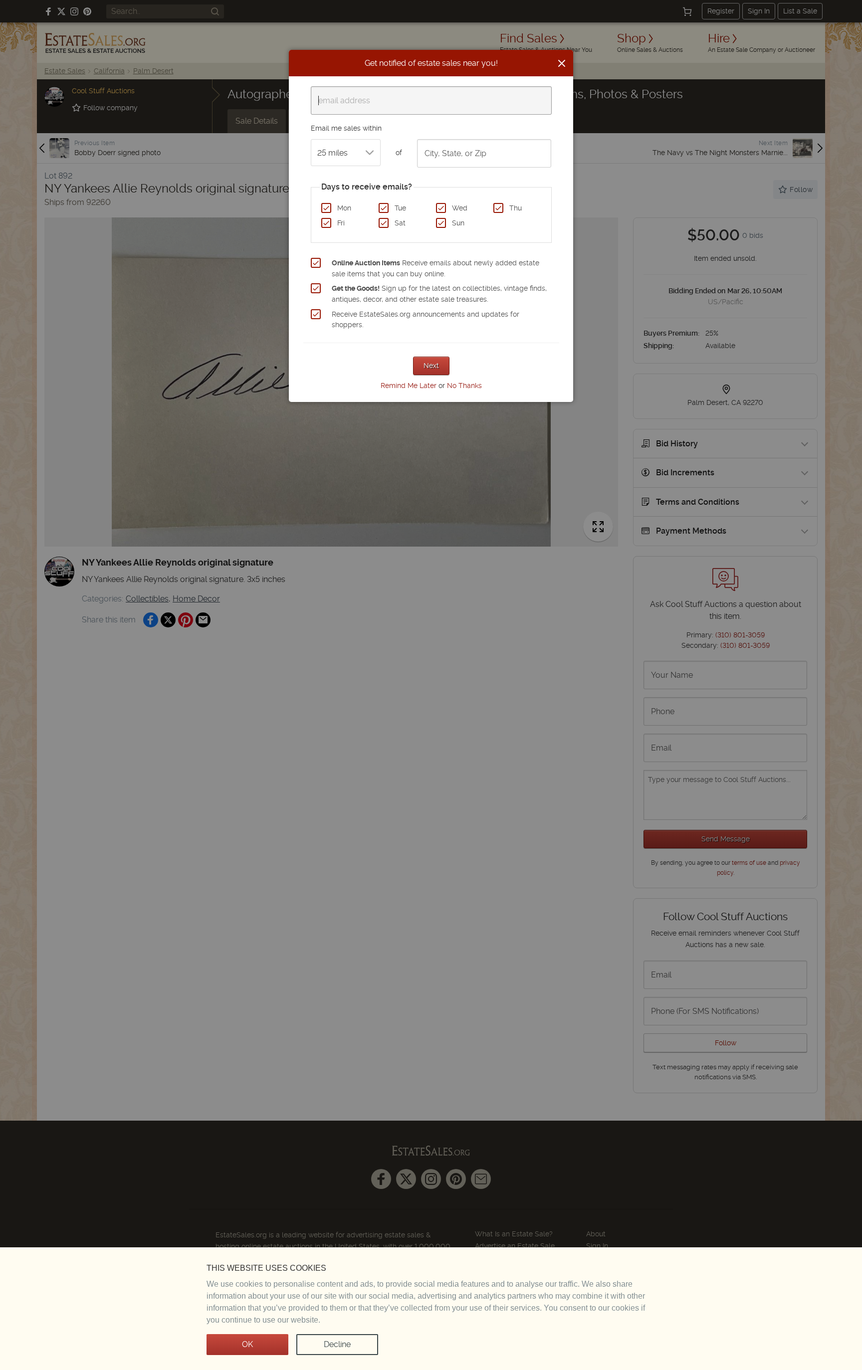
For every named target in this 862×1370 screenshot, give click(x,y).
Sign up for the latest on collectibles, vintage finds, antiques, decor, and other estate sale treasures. (439, 293)
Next (431, 366)
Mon (344, 208)
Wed (459, 208)
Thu (515, 208)
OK (247, 1344)
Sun (458, 223)
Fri (341, 223)
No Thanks (464, 386)
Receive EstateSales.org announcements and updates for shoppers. (425, 319)
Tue (400, 208)
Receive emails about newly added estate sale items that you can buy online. (435, 268)
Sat (400, 223)
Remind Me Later (408, 386)
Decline (337, 1344)
